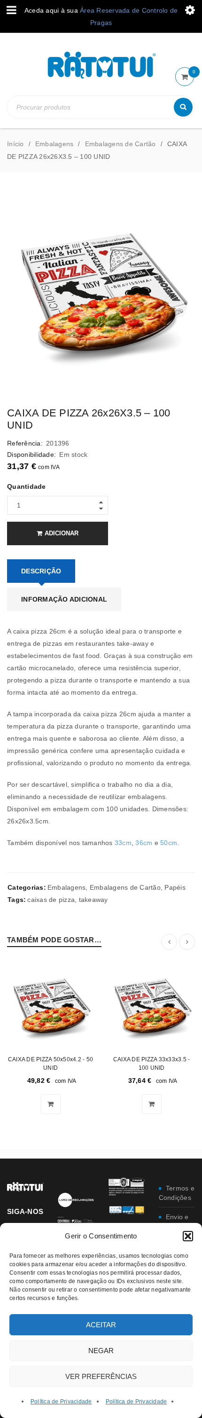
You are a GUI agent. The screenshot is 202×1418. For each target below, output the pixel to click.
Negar (101, 1351)
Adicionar (61, 533)
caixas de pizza (51, 899)
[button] (188, 1236)
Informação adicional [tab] (64, 599)
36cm (143, 842)
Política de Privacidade (61, 1401)
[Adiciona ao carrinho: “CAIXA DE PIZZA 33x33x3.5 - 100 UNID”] (151, 1104)
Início (15, 144)
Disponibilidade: (31, 454)
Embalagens (54, 144)
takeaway (93, 899)
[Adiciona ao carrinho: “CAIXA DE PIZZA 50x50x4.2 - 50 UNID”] (50, 1104)
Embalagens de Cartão (120, 144)
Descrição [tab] (41, 571)
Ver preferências (101, 1376)
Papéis (175, 887)
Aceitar (101, 1325)
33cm (123, 842)
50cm (168, 842)
